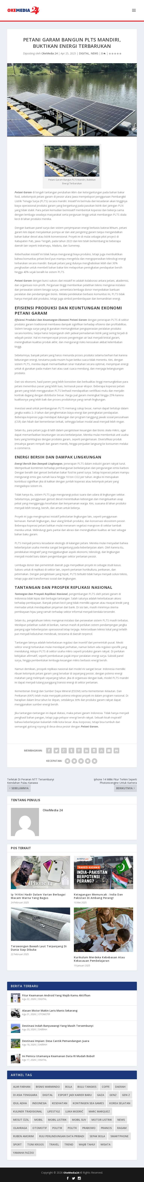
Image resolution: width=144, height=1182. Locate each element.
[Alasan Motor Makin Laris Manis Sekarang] (15, 1013)
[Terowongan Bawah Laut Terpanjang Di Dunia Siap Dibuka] (40, 924)
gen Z (126, 1095)
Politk (72, 1128)
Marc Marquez (99, 1111)
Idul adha (20, 1103)
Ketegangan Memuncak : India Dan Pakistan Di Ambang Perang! (98, 896)
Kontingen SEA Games (88, 1103)
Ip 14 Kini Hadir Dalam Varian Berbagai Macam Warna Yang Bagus (38, 896)
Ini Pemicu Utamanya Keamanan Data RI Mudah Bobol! (58, 1056)
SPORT (17, 1144)
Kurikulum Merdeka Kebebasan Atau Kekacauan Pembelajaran (99, 959)
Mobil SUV (79, 1119)
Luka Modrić (74, 1111)
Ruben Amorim (23, 1136)
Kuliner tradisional (27, 1111)
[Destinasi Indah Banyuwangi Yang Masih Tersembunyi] (15, 1028)
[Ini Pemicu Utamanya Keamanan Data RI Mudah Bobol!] (15, 1058)
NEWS (94, 53)
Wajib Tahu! (87, 1144)
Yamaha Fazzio (23, 1152)
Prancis (106, 1128)
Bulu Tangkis (86, 1086)
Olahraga (20, 1128)
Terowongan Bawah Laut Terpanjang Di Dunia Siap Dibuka (39, 947)
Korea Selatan (119, 1103)
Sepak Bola (97, 1136)
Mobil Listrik (57, 1119)
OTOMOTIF (44, 1014)
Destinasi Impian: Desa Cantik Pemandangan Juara (55, 1041)
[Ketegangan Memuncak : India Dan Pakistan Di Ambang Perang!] (103, 872)
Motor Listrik (102, 1119)
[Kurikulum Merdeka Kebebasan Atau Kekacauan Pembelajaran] (103, 930)
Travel (54, 1144)
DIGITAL (84, 53)
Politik (57, 1128)
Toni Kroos (35, 1144)
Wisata (105, 1144)
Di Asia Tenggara (25, 1095)
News (121, 1119)
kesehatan (59, 1103)
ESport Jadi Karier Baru (75, 1095)
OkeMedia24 (71, 1172)
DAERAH (42, 1029)
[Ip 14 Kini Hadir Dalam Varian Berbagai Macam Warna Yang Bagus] (40, 872)
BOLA (68, 1086)
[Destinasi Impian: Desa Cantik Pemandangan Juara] (15, 1043)
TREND (68, 1144)
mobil (38, 1119)
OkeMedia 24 (49, 53)
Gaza (100, 1095)
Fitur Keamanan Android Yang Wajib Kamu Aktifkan (56, 995)
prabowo (88, 1128)
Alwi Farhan (21, 1086)
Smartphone (119, 1136)
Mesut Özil (21, 1119)
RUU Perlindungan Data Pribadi (61, 1136)
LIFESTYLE (53, 1111)
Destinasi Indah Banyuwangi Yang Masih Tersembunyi (57, 1026)
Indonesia (39, 1103)
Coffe (106, 1086)
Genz (113, 1095)
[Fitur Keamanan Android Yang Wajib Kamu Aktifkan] (15, 998)
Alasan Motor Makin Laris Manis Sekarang (49, 1010)
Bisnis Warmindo (48, 1086)
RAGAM (122, 1128)
